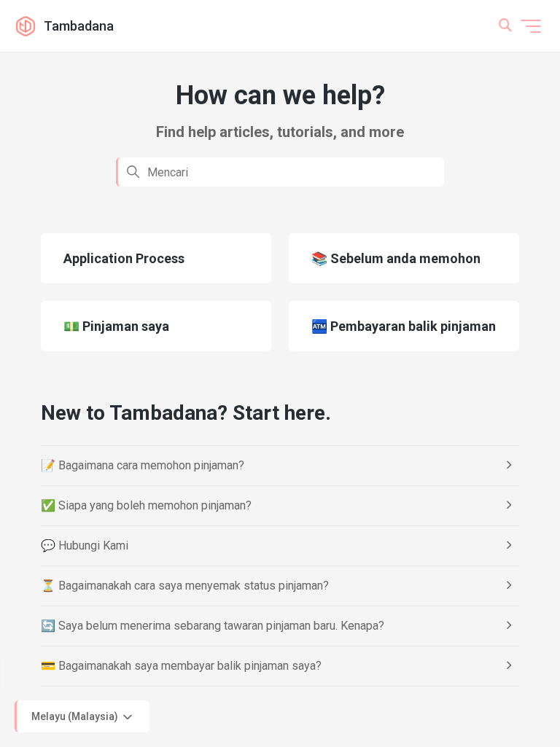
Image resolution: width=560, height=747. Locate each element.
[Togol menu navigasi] (530, 26)
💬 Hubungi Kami (84, 545)
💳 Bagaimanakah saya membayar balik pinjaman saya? (181, 666)
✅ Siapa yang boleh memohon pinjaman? (146, 505)
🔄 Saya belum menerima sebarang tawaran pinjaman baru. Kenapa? (212, 626)
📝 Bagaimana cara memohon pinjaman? (142, 465)
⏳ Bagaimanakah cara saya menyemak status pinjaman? (185, 585)
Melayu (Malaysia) (75, 715)
